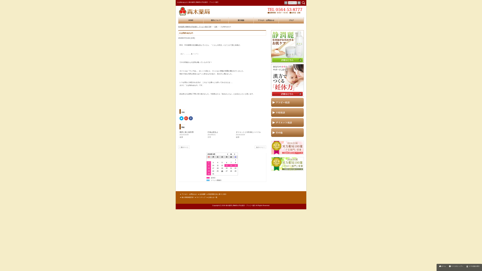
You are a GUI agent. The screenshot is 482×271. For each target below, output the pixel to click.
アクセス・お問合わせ (266, 20)
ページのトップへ (457, 266)
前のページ (184, 147)
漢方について (216, 20)
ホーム (443, 266)
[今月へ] (231, 154)
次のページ (260, 147)
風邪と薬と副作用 (186, 132)
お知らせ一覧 (212, 197)
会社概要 (202, 194)
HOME (190, 20)
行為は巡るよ (213, 132)
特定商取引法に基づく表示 (217, 194)
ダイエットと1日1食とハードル (248, 132)
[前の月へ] (226, 154)
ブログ (291, 20)
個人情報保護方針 (188, 197)
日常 (192, 38)
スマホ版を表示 (474, 266)
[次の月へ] (235, 154)
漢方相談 (241, 20)
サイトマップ (200, 197)
